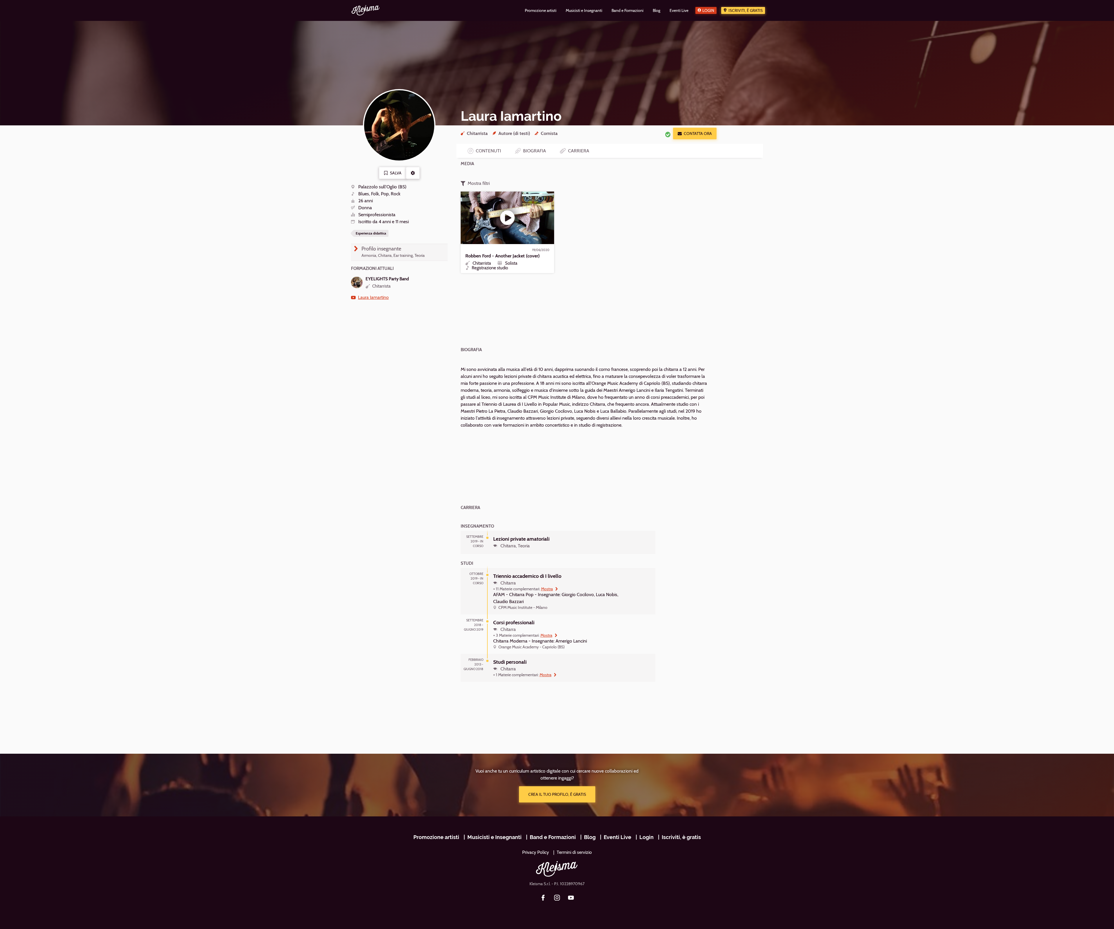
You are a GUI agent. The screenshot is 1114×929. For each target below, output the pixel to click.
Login (708, 10)
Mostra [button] (547, 588)
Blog (590, 837)
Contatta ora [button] (698, 133)
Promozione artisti (436, 837)
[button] (412, 173)
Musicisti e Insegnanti (494, 837)
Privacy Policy (535, 852)
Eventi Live (617, 837)
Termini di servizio (574, 852)
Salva (396, 173)
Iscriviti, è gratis (745, 10)
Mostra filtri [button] (479, 183)
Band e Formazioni (553, 837)
